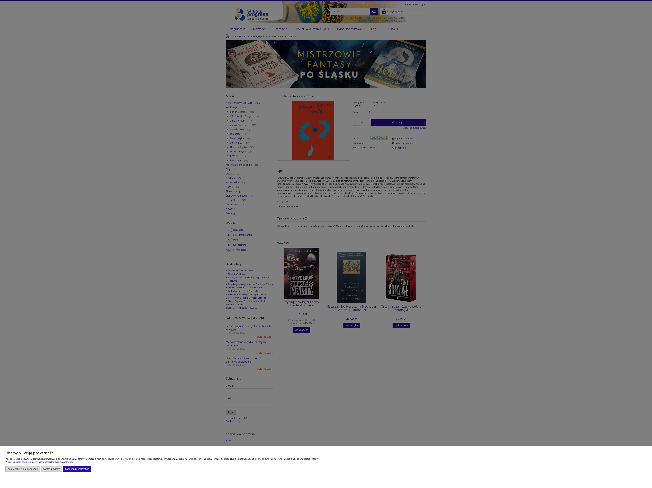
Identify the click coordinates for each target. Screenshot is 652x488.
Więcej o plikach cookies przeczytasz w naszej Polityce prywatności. (39, 461)
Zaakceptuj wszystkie (77, 468)
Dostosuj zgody (51, 468)
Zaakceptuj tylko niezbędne (23, 468)
